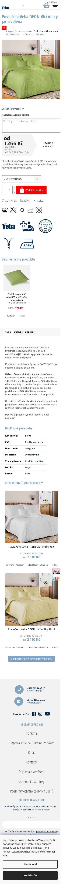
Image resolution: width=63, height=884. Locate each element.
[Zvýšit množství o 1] (14, 188)
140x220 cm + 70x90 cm (38, 564)
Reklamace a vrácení (31, 771)
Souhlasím (30, 875)
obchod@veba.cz (36, 701)
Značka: (12, 34)
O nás (31, 752)
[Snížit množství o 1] (14, 192)
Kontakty (31, 762)
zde (5, 855)
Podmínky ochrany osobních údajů (31, 791)
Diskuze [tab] (18, 332)
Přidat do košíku (34, 190)
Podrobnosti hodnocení (46, 31)
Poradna (31, 733)
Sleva (28, 436)
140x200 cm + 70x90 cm (13, 564)
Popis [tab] (8, 332)
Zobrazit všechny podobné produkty (31, 659)
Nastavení (30, 864)
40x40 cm (11, 315)
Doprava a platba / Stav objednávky (31, 742)
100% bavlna (32, 455)
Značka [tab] (29, 332)
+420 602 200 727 (36, 689)
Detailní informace (11, 109)
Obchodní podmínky (31, 781)
